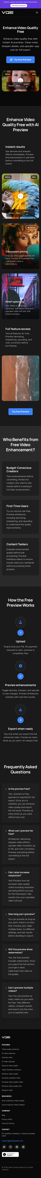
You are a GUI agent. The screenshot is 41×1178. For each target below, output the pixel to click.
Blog (3, 1115)
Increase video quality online (12, 1082)
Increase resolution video (11, 1078)
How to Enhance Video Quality (13, 1101)
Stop (18, 86)
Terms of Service (8, 1123)
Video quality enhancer (10, 1049)
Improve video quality (10, 1066)
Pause (11, 86)
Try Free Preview (22, 59)
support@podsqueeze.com (12, 1141)
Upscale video (7, 1057)
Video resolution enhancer (11, 1070)
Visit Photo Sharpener (19, 5)
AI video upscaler (8, 1061)
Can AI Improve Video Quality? (13, 1105)
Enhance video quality (10, 1074)
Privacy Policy (7, 1119)
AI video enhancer (8, 1053)
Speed (25, 84)
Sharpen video (7, 1090)
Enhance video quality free (12, 1086)
